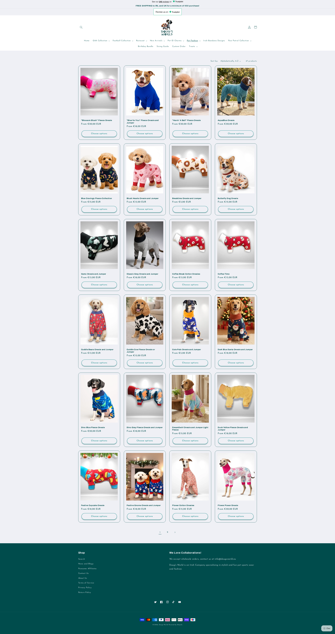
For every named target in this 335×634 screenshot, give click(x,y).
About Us (82, 578)
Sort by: (214, 61)
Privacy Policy (85, 588)
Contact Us (83, 573)
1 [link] (160, 532)
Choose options (99, 134)
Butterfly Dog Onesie (228, 198)
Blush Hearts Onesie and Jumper (143, 198)
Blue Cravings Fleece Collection (96, 198)
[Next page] (175, 532)
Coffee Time (223, 274)
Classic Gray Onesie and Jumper (142, 274)
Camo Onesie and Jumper (93, 274)
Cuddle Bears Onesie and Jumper (97, 349)
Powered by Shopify (175, 625)
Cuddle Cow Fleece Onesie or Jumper (141, 350)
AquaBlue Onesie (226, 120)
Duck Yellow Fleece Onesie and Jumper (233, 428)
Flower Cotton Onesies (183, 505)
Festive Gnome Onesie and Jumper (144, 505)
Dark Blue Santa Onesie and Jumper (235, 349)
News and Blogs (86, 564)
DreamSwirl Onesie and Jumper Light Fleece (190, 428)
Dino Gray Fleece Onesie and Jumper (145, 427)
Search (81, 559)
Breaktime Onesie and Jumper (186, 198)
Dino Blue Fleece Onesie (93, 427)
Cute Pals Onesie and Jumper (186, 349)
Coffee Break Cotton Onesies (186, 274)
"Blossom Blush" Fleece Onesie (96, 120)
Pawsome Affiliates (87, 569)
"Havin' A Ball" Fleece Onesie (186, 120)
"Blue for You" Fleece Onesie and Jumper (143, 121)
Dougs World (163, 625)
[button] (81, 27)
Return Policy (84, 592)
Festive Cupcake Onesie (93, 505)
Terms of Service (86, 583)
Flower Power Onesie (228, 505)
